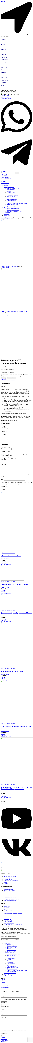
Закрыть (3, 937)
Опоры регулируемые (12, 204)
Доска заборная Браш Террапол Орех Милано (16, 613)
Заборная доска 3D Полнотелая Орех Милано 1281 (14, 311)
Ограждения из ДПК (12, 195)
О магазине (10, 944)
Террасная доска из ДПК (13, 188)
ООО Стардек (7, 919)
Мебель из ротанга (11, 200)
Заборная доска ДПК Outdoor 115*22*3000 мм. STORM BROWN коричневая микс (16, 788)
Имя (2, 476)
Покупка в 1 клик (11, 378)
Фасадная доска (11, 189)
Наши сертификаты (12, 946)
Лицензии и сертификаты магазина (13, 913)
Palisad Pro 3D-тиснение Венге (11, 556)
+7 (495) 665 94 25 (8, 920)
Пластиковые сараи (12, 199)
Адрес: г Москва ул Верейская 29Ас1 (13, 924)
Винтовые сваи (11, 201)
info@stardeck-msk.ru (6, 98)
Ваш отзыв (4, 464)
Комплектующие (8, 891)
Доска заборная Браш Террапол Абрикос (14, 584)
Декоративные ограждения (11, 880)
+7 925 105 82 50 (5, 97)
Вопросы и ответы (8, 910)
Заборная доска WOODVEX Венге (12, 671)
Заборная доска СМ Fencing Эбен (9, 266)
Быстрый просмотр (6, 564)
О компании (7, 906)
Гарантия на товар (11, 950)
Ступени (9, 191)
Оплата (9, 948)
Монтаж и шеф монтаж (13, 208)
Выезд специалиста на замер (14, 211)
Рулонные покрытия (12, 206)
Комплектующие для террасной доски (17, 203)
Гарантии (6, 907)
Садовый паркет (11, 192)
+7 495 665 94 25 (5, 95)
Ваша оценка (4, 461)
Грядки (8, 197)
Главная (3, 218)
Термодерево (10, 193)
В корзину (3, 378)
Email (2, 479)
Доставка (6, 909)
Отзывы (6, 911)
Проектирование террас (13, 210)
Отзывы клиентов (11, 947)
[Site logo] (3, 171)
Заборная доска (11, 196)
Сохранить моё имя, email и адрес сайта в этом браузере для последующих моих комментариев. (16, 483)
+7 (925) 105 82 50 (8, 921)
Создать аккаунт (5, 987)
